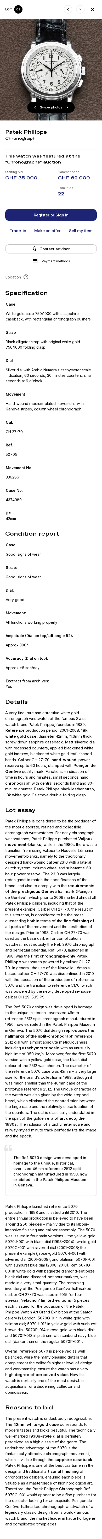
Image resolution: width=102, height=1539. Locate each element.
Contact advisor (54, 248)
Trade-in (18, 230)
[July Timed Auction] (92, 9)
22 (61, 193)
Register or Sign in (51, 215)
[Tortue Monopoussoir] (80, 9)
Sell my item (81, 230)
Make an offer (47, 230)
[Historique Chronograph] (68, 9)
